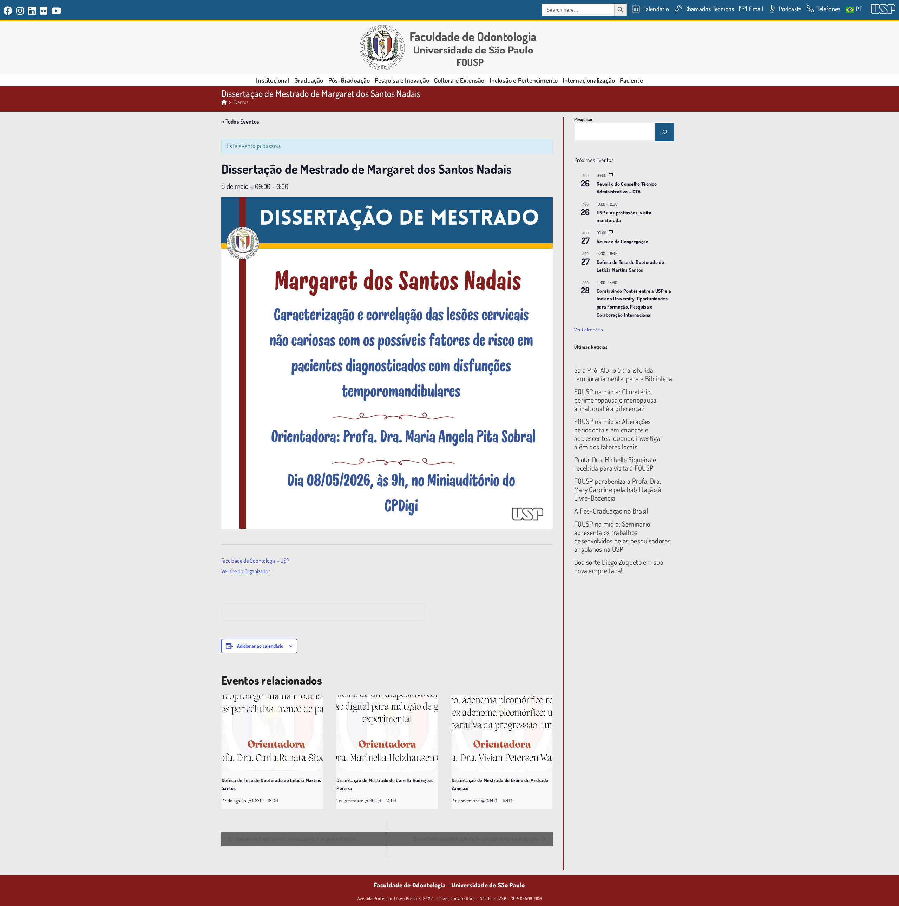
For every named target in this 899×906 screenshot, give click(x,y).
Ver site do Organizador (245, 571)
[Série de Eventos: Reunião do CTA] (610, 175)
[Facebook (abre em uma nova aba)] (9, 10)
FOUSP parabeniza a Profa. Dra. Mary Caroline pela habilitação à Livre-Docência (618, 489)
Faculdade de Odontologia (410, 885)
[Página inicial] (224, 102)
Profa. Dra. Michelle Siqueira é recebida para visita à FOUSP (615, 463)
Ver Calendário (588, 329)
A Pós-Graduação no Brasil (611, 510)
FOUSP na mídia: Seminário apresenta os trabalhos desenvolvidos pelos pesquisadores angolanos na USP (622, 536)
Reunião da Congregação (623, 241)
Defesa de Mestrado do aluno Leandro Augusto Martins (295, 838)
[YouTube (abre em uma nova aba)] (56, 10)
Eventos (241, 102)
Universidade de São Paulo (488, 885)
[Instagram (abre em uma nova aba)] (20, 10)
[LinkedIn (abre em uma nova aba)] (32, 10)
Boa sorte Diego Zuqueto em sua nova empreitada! (618, 566)
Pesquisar (583, 119)
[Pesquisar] (664, 132)
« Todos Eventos (240, 121)
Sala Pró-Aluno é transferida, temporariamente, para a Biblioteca (623, 374)
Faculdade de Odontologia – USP (255, 560)
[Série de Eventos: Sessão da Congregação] (610, 233)
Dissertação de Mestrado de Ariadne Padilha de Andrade (476, 838)
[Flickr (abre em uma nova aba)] (44, 10)
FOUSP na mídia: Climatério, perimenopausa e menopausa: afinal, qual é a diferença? (616, 400)
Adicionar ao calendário (260, 646)
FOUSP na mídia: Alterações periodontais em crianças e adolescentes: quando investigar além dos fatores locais (618, 434)
